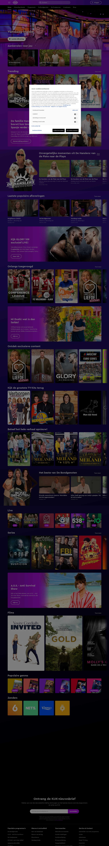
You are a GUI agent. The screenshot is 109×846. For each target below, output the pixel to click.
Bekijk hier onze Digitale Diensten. (59, 106)
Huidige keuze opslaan (58, 130)
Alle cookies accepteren (72, 130)
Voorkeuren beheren (37, 130)
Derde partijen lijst (36, 125)
